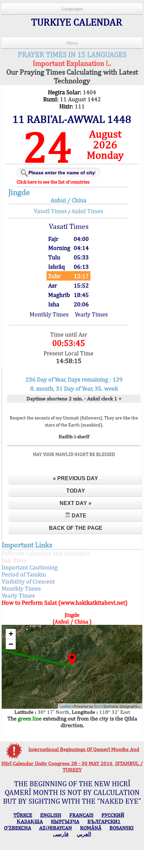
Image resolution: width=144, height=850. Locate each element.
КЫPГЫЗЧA (65, 821)
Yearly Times (91, 314)
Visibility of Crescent (28, 581)
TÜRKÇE (22, 815)
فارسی (61, 834)
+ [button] (11, 634)
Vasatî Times (50, 210)
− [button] (11, 644)
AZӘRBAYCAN (55, 827)
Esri (97, 706)
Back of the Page (75, 528)
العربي (84, 834)
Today (75, 491)
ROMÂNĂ (90, 827)
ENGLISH (50, 815)
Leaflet (65, 706)
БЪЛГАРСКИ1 (104, 821)
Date (78, 515)
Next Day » (75, 503)
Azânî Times (87, 210)
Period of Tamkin (24, 574)
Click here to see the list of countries (53, 182)
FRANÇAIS (81, 815)
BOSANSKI (122, 827)
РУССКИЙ (112, 815)
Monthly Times (49, 314)
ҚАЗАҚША (30, 821)
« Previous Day (75, 478)
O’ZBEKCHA (17, 827)
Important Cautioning (30, 567)
